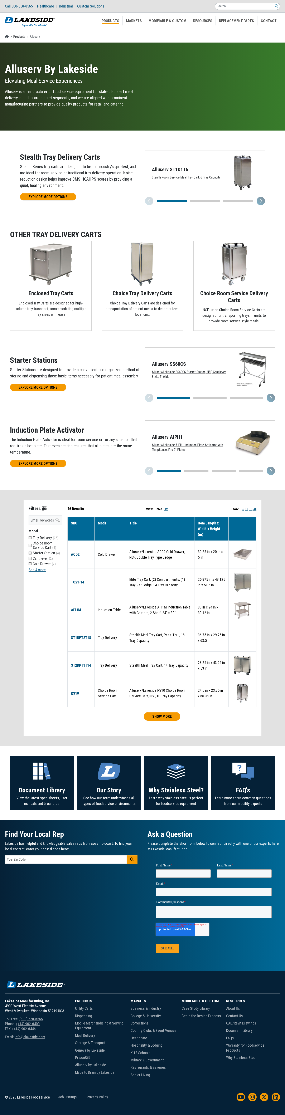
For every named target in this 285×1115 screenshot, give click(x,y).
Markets (134, 21)
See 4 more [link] (37, 570)
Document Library (42, 790)
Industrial (65, 6)
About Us (233, 1008)
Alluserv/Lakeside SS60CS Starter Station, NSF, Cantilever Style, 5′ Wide (189, 374)
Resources (202, 21)
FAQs (230, 1038)
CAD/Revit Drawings (241, 1023)
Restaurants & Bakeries (148, 1067)
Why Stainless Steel (241, 1057)
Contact (269, 21)
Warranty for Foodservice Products (245, 1047)
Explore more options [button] (48, 197)
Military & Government (147, 1060)
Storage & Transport (90, 1043)
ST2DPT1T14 (81, 665)
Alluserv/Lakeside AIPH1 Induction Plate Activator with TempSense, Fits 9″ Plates (187, 447)
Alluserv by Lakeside (90, 1065)
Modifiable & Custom (167, 21)
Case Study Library (196, 1008)
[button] (261, 201)
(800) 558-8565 (31, 1019)
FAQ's (243, 790)
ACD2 (75, 554)
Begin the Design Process (201, 1016)
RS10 (75, 693)
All (254, 509)
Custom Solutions (90, 6)
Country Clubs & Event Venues (154, 1030)
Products (110, 21)
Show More (162, 716)
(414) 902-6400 (28, 1024)
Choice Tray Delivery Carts (142, 293)
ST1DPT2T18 (81, 637)
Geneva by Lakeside (90, 1050)
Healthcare (45, 6)
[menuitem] (21, 6)
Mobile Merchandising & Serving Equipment (99, 1025)
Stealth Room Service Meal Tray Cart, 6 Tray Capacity (186, 177)
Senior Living (140, 1075)
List (166, 509)
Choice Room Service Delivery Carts (234, 296)
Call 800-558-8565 (19, 6)
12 (246, 509)
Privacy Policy (97, 1097)
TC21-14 (77, 582)
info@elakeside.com (30, 1037)
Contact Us (234, 1016)
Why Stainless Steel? (176, 790)
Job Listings (67, 1097)
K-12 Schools (140, 1053)
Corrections (140, 1023)
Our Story (109, 790)
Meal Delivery (85, 1035)
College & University (146, 1016)
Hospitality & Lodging (147, 1045)
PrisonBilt (82, 1057)
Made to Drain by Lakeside (94, 1072)
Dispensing (83, 1016)
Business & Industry (146, 1008)
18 (250, 509)
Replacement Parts (236, 21)
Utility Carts (84, 1008)
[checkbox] (45, 538)
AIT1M (76, 610)
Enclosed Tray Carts (50, 293)
